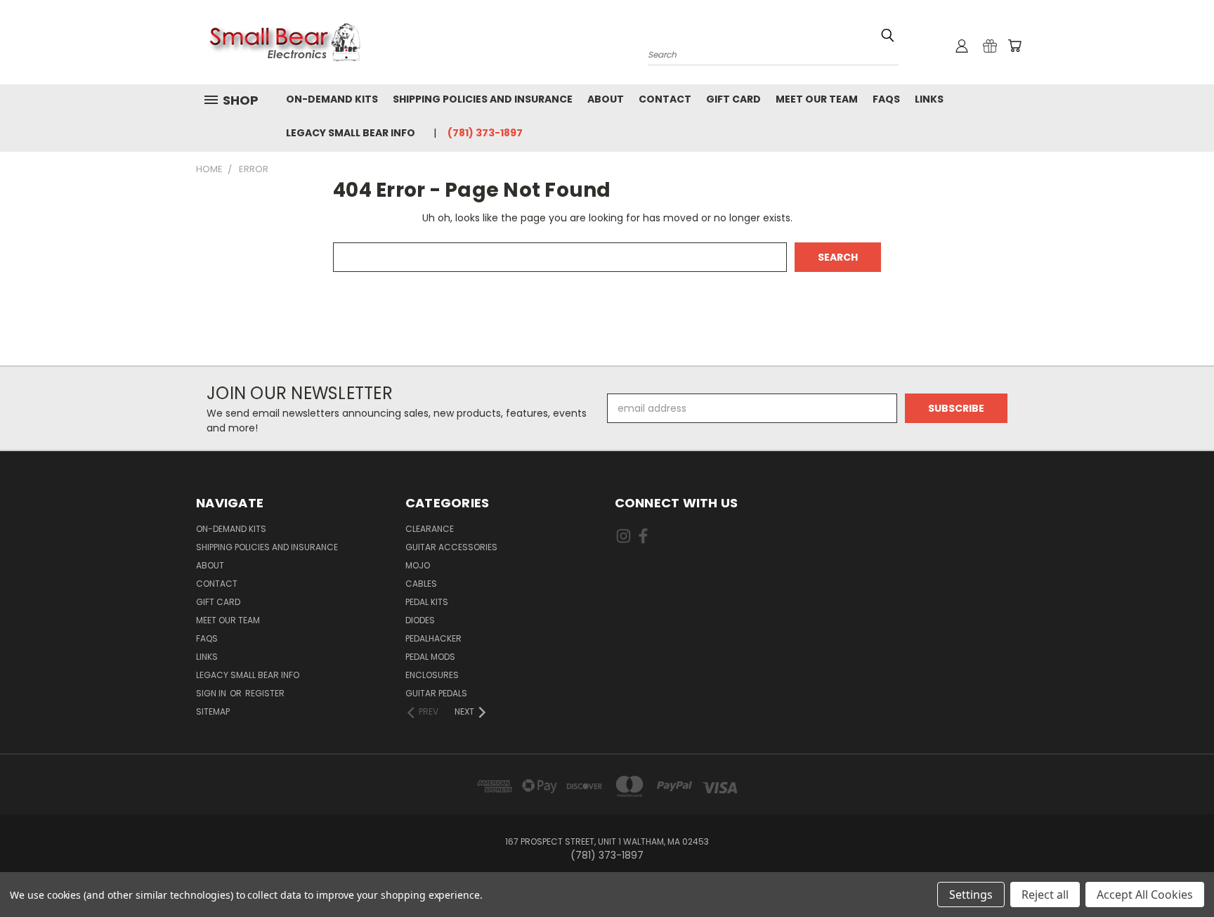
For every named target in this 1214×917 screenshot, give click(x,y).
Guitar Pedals (436, 693)
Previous (1177, 873)
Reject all (1045, 894)
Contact (665, 99)
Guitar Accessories (451, 547)
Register (265, 693)
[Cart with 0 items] (1014, 46)
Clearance (429, 529)
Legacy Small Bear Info (350, 133)
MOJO (417, 565)
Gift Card (733, 99)
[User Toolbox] (962, 46)
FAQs (886, 99)
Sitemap (213, 711)
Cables (421, 584)
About (605, 99)
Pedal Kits (426, 602)
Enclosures (432, 675)
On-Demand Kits (332, 99)
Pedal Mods (430, 657)
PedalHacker (433, 638)
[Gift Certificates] (990, 46)
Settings (971, 894)
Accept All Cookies (1145, 894)
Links (929, 99)
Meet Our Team (817, 99)
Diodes (420, 620)
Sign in (212, 693)
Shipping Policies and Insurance (483, 99)
